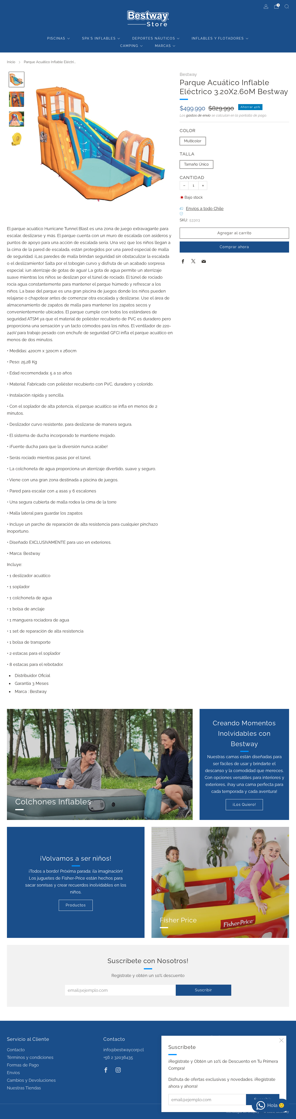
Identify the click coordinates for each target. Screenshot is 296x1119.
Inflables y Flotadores (218, 38)
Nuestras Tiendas (24, 1087)
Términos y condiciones (30, 1057)
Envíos (13, 1072)
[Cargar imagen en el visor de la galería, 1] (17, 79)
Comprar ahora (234, 247)
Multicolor (192, 141)
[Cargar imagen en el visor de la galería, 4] (17, 139)
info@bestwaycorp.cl (123, 1049)
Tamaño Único (196, 164)
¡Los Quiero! (244, 804)
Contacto (16, 1049)
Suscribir (203, 990)
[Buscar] (286, 6)
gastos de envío (198, 115)
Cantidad (192, 177)
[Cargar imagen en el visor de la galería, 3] (17, 119)
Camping (129, 46)
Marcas (163, 46)
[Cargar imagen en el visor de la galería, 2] (17, 99)
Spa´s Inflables (99, 38)
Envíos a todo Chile (205, 208)
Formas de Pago (23, 1065)
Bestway (188, 74)
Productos (76, 905)
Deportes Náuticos (153, 38)
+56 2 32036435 (118, 1057)
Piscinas (56, 38)
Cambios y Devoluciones (31, 1080)
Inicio (11, 62)
